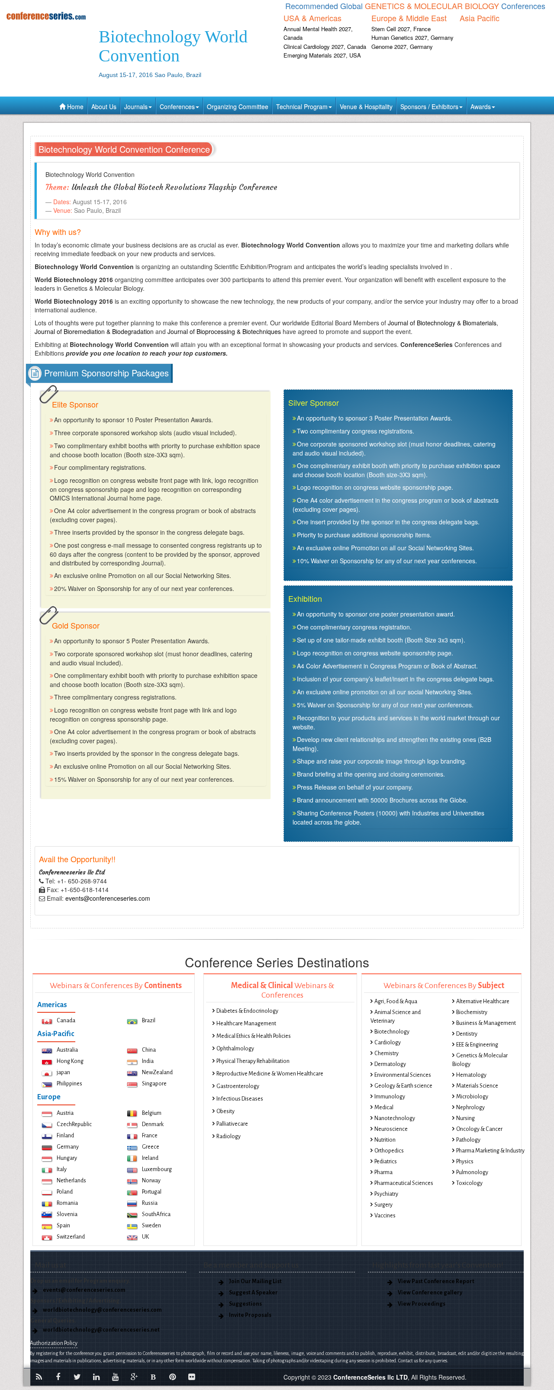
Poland (65, 1192)
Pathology (468, 1140)
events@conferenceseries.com (107, 898)
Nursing (465, 1118)
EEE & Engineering (477, 1045)
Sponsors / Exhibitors (429, 106)
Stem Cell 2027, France (401, 29)
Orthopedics (389, 1151)
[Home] (46, 15)
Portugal (151, 1192)
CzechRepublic (74, 1124)
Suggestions (245, 1304)
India (148, 1061)
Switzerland (71, 1237)
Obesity (225, 1111)
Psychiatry (386, 1194)
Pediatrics (385, 1162)
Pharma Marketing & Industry (490, 1151)
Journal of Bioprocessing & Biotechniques (224, 331)
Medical (383, 1107)
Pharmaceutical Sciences (403, 1183)
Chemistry (386, 1053)
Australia (67, 1050)
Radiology (228, 1136)
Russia (150, 1203)
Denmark (153, 1124)
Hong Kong (70, 1061)
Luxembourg (157, 1169)
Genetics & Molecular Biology (480, 1060)
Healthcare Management (246, 1024)
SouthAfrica (156, 1214)
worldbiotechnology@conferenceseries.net (101, 1330)
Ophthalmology (235, 1049)
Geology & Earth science (403, 1086)
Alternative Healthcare (482, 1001)
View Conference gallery (430, 1293)
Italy (62, 1169)
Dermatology (390, 1064)
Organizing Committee (237, 106)
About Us (103, 106)
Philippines (69, 1084)
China (149, 1050)
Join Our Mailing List (255, 1281)
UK (145, 1237)
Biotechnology (391, 1032)
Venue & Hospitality (366, 106)
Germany (68, 1147)
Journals (136, 106)
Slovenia (67, 1214)
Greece (150, 1147)
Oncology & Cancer (479, 1129)
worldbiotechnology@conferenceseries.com (102, 1310)
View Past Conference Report (436, 1281)
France (150, 1136)
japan (63, 1072)
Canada (66, 1021)
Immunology (389, 1097)
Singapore (154, 1084)
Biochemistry (471, 1012)
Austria (65, 1113)
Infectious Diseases (239, 1099)
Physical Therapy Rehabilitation (253, 1061)
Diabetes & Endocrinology (247, 1011)
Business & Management (486, 1023)
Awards (480, 106)
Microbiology (472, 1097)
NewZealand (157, 1072)
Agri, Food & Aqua (395, 1001)
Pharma (383, 1172)
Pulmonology (472, 1172)
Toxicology (469, 1183)
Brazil (148, 1021)
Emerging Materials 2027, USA (322, 55)
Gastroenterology (237, 1086)
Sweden (151, 1226)
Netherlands (71, 1181)
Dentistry (466, 1034)
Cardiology (387, 1043)
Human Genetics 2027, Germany (412, 37)
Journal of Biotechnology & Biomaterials (442, 322)
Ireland (150, 1158)
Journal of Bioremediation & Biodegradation (94, 331)
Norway (151, 1181)
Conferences (177, 106)
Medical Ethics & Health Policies (253, 1036)
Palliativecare (232, 1124)
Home (74, 106)
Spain (63, 1226)
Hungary (67, 1158)
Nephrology (470, 1107)
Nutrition (385, 1140)
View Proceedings (421, 1304)
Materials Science (477, 1086)
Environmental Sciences (402, 1075)
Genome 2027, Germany (402, 46)
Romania (67, 1203)
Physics (464, 1162)
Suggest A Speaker (253, 1293)
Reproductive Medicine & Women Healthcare (269, 1074)
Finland (65, 1136)
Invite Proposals (250, 1315)
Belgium (151, 1113)
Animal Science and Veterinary (395, 1016)
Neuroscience (391, 1129)
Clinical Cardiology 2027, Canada (324, 46)
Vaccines (385, 1216)
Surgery (383, 1205)
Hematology (471, 1075)
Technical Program (302, 106)
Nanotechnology (394, 1118)
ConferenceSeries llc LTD (370, 1377)
